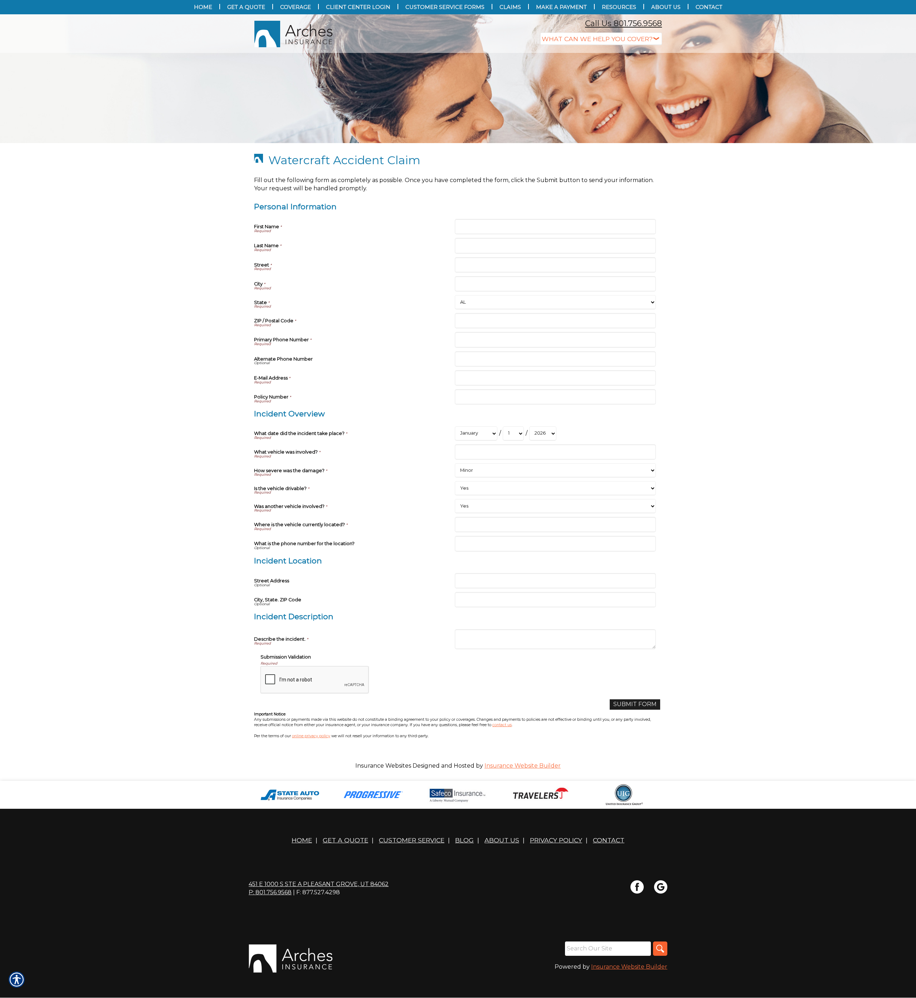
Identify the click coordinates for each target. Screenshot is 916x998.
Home (302, 840)
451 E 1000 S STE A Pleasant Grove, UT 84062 (319, 884)
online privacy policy (311, 736)
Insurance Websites (383, 765)
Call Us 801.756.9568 (623, 23)
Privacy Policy (556, 840)
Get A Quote (345, 840)
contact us (502, 725)
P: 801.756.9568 (270, 892)
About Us (501, 840)
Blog (464, 840)
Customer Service (411, 840)
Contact (608, 840)
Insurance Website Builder (522, 765)
